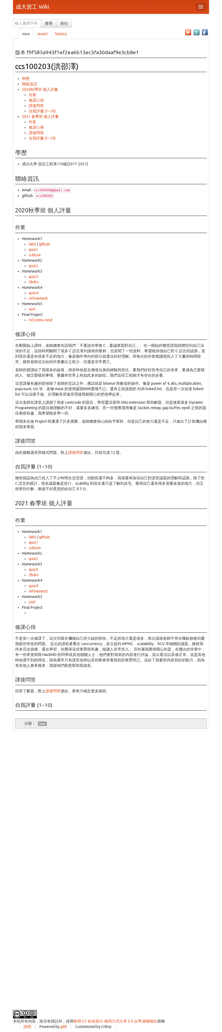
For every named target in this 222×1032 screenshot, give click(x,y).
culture (35, 255)
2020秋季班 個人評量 (40, 89)
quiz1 (33, 249)
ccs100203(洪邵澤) (47, 66)
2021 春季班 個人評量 (40, 116)
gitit (63, 1026)
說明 (27, 1026)
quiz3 (33, 276)
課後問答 (36, 105)
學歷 (26, 78)
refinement (38, 298)
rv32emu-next (41, 320)
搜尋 (49, 23)
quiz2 (33, 266)
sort (32, 309)
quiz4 (33, 293)
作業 (32, 95)
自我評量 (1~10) (42, 111)
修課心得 (36, 100)
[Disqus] (111, 798)
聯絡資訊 (29, 84)
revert (42, 34)
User (42, 723)
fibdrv (34, 282)
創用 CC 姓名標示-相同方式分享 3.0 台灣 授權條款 (115, 1021)
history (61, 34)
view (26, 34)
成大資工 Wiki (32, 7)
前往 (64, 23)
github (44, 244)
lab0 (32, 244)
